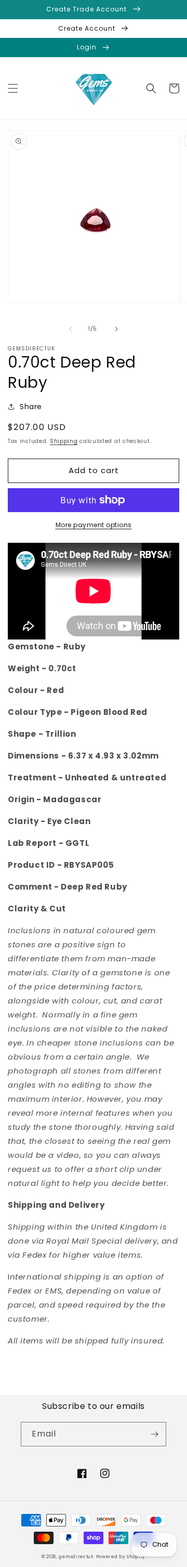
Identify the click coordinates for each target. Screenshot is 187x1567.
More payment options (94, 524)
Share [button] (31, 406)
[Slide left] (70, 329)
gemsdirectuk (76, 1556)
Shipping (64, 441)
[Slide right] (116, 329)
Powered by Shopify (121, 1556)
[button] (13, 88)
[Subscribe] (154, 1434)
